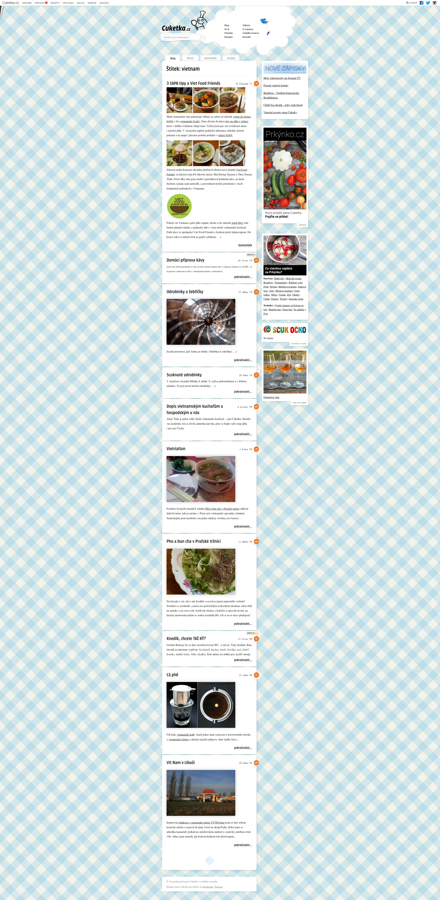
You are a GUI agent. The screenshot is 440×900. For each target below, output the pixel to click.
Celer (271, 290)
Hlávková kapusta (284, 290)
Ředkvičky (279, 278)
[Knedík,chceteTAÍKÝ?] (186, 638)
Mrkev (274, 294)
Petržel (283, 298)
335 (256, 762)
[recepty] (231, 57)
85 (256, 260)
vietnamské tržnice (179, 739)
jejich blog (237, 223)
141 (256, 541)
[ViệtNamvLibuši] (181, 762)
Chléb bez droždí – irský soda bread (282, 105)
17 (256, 375)
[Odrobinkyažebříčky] (185, 291)
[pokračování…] (243, 277)
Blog (226, 25)
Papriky (275, 298)
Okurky (296, 294)
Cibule (266, 298)
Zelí (289, 294)
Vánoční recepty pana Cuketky (280, 112)
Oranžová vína (271, 397)
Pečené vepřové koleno (275, 85)
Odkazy (246, 25)
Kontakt (104, 3)
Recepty (55, 3)
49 (256, 449)
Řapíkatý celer (295, 282)
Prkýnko (40, 3)
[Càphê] (172, 674)
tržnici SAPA (225, 135)
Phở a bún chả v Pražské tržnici (222, 508)
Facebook (266, 31)
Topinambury (280, 282)
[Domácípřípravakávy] (185, 259)
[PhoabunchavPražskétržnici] (194, 541)
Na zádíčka (299, 309)
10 (256, 638)
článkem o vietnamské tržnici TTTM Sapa (201, 822)
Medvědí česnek (293, 278)
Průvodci (68, 3)
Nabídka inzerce (251, 33)
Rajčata (273, 286)
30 (256, 83)
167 (256, 406)
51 (256, 675)
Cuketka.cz (10, 3)
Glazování (287, 309)
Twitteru (218, 886)
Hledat (413, 3)
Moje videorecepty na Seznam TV (282, 78)
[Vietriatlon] (176, 448)
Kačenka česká (296, 298)
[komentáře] (211, 57)
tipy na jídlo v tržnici (237, 121)
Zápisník (27, 3)
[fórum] (190, 57)
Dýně (266, 286)
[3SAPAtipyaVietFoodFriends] (193, 83)
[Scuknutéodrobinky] (184, 374)
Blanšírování (275, 309)
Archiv (81, 3)
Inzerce (92, 3)
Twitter (266, 22)
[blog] (172, 57)
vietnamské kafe (185, 734)
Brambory (268, 282)
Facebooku (208, 886)
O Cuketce (248, 29)
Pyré (265, 313)
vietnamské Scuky (190, 121)
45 (256, 292)
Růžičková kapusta (287, 286)
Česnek (282, 294)
